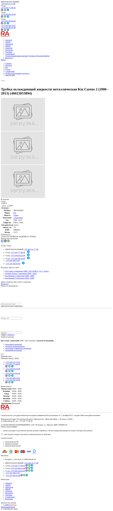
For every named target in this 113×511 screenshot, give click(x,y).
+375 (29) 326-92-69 (8, 21)
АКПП (7, 42)
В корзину (5, 208)
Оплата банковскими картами (16, 56)
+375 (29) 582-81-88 (8, 28)
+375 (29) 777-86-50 (8, 8)
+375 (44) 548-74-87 (8, 26)
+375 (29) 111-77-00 (8, 4)
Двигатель (9, 44)
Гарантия (8, 48)
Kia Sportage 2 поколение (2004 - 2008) (19, 278)
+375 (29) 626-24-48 (8, 14)
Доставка (8, 52)
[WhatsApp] (8, 241)
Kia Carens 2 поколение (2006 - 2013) (27, 271)
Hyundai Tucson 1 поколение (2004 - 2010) (21, 273)
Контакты (9, 58)
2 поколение (18, 218)
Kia (14, 213)
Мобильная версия (8, 507)
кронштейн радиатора (13, 350)
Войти (3, 60)
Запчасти (8, 40)
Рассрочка (9, 50)
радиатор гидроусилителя (15, 346)
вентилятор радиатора (13, 344)
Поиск (4, 335)
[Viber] (5, 241)
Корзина (4, 284)
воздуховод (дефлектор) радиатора (18, 348)
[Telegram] (2, 241)
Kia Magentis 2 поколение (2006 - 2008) (19, 276)
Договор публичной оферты (39, 56)
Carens (15, 215)
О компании (10, 54)
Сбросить (10, 335)
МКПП (8, 46)
